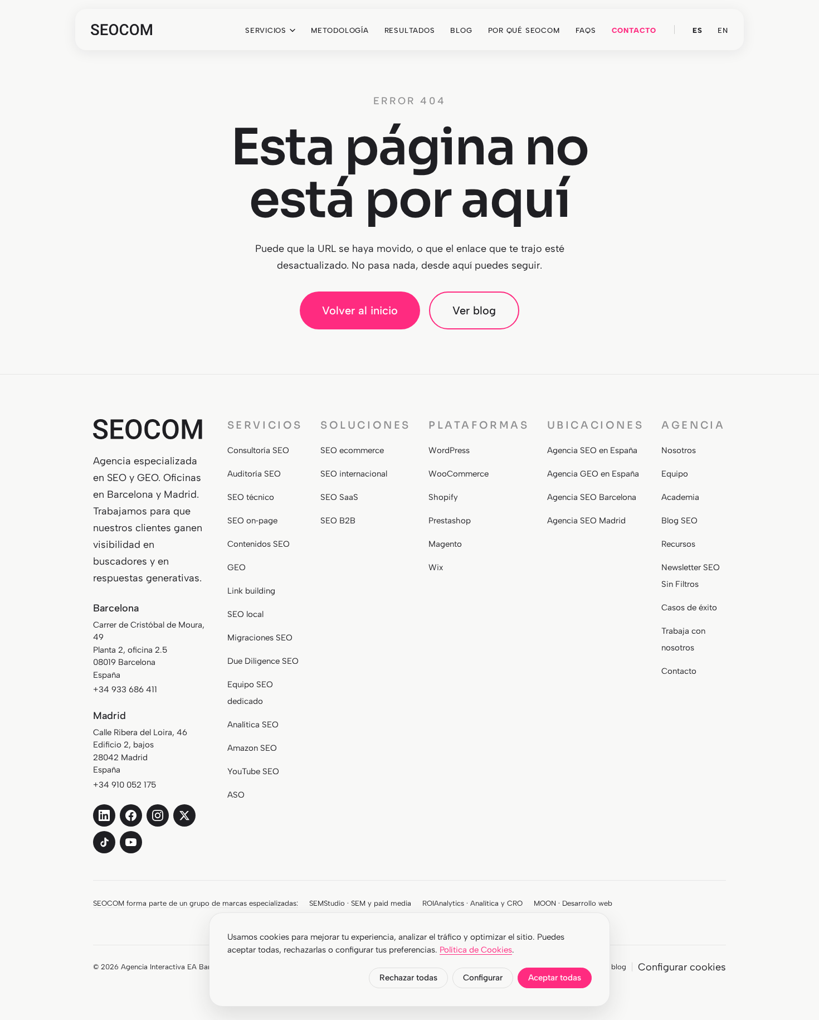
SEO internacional (353, 474)
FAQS (586, 30)
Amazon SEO (252, 748)
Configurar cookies (682, 967)
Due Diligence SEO (263, 661)
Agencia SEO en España (592, 450)
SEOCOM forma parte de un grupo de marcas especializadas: (195, 903)
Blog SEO (679, 521)
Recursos (678, 544)
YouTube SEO (253, 771)
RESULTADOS (409, 30)
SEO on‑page (252, 521)
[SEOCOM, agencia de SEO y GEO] (121, 29)
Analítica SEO (253, 725)
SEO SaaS (339, 497)
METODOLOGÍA (340, 30)
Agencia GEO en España (593, 474)
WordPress (449, 450)
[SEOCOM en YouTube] (131, 842)
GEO (236, 567)
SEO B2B (337, 521)
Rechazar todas (408, 978)
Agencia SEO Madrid (586, 521)
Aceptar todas (554, 978)
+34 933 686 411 (125, 689)
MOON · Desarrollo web (573, 903)
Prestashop (449, 521)
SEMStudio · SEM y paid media (360, 903)
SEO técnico (250, 497)
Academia (680, 497)
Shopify (443, 497)
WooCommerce (458, 474)
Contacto (678, 671)
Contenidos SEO (258, 544)
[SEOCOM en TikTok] (104, 842)
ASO (236, 795)
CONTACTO (634, 30)
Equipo (674, 474)
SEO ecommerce (352, 450)
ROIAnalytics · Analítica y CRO (472, 903)
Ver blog (474, 310)
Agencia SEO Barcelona (591, 497)
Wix (435, 567)
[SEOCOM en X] (184, 815)
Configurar (483, 978)
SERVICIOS (265, 30)
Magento (445, 544)
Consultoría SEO (258, 450)
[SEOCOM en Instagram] (158, 815)
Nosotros (678, 450)
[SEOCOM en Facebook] (131, 815)
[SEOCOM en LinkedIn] (104, 815)
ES (698, 30)
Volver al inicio (360, 310)
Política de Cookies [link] (476, 950)
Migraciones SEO (259, 638)
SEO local (245, 614)
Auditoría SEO (254, 474)
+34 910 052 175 (124, 785)
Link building (251, 591)
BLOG (461, 30)
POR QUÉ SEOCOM (524, 30)
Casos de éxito (689, 608)
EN (723, 30)
